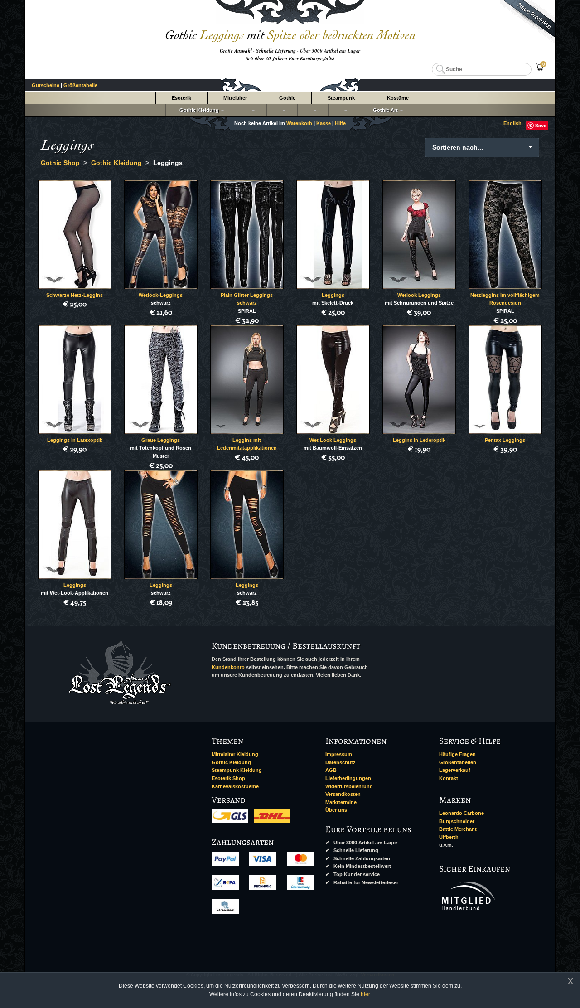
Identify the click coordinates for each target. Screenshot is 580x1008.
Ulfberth (449, 837)
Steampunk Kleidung (237, 770)
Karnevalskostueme (235, 786)
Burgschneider (456, 821)
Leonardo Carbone (461, 813)
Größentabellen (457, 762)
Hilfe (340, 123)
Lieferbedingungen (348, 778)
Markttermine (341, 802)
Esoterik (181, 98)
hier (365, 994)
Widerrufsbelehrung (349, 786)
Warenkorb (299, 123)
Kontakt (448, 778)
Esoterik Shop (228, 778)
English (512, 123)
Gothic (287, 98)
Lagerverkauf (454, 770)
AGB (331, 770)
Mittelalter (235, 98)
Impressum (338, 754)
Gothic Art (384, 110)
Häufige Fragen (457, 754)
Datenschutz (340, 762)
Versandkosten (343, 794)
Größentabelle (80, 85)
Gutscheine (45, 85)
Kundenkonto (228, 667)
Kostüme (398, 98)
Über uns (336, 810)
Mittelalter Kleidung (235, 754)
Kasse (323, 123)
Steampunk (341, 98)
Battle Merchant (458, 829)
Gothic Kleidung (198, 110)
